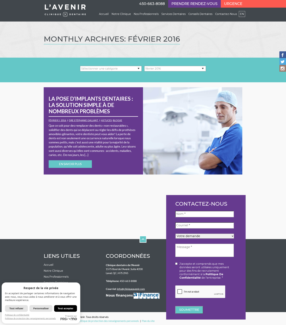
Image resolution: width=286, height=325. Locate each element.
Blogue (117, 120)
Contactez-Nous (226, 14)
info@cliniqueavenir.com (131, 288)
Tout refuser (16, 308)
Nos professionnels (146, 14)
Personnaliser (41, 308)
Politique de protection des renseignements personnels (108, 320)
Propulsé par (71, 316)
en (242, 14)
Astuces (106, 120)
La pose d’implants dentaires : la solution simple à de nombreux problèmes (91, 105)
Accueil (104, 14)
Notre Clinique (121, 14)
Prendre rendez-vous (194, 3)
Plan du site (148, 320)
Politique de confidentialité (17, 315)
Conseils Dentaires (200, 14)
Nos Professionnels (56, 276)
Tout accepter (65, 308)
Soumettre (189, 310)
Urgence (233, 3)
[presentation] (200, 291)
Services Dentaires (173, 14)
